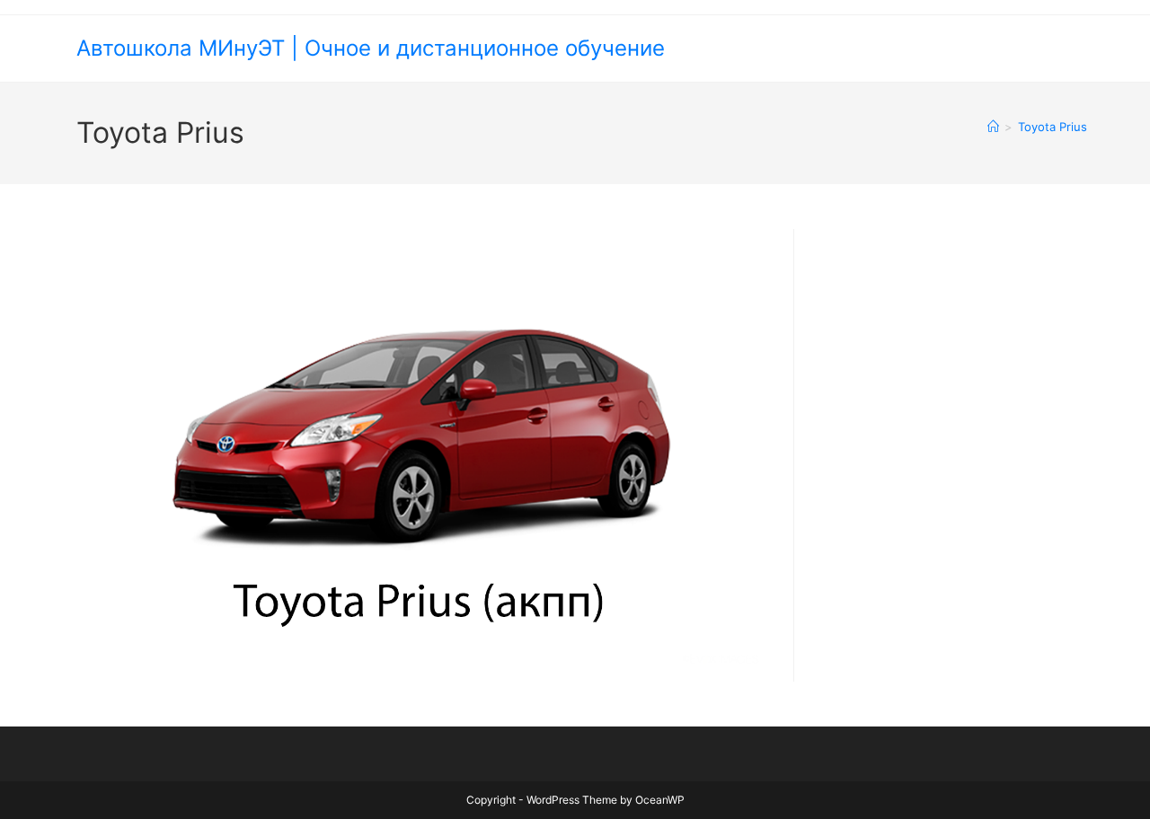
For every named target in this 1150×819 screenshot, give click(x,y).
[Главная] (993, 126)
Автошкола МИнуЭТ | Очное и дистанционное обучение (370, 48)
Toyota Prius (1052, 126)
